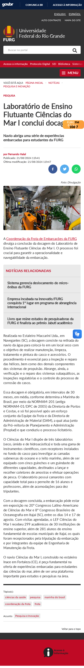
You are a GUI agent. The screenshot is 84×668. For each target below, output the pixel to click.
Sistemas (77, 64)
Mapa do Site (73, 20)
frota (37, 604)
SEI (54, 64)
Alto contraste (51, 20)
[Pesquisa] (74, 49)
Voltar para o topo (71, 628)
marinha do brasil (55, 597)
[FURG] (10, 27)
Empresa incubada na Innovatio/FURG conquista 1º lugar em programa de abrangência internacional (41, 303)
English (60, 14)
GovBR (7, 4)
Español (75, 14)
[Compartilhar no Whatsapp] (76, 169)
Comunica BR (34, 5)
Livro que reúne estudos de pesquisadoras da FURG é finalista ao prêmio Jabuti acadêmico (40, 321)
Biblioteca (64, 64)
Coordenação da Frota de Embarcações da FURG (41, 239)
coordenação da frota (17, 604)
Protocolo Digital (40, 64)
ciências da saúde (15, 597)
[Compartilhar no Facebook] (52, 169)
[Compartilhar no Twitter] (64, 169)
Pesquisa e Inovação (27, 615)
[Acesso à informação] (56, 652)
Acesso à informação (67, 5)
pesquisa (35, 597)
